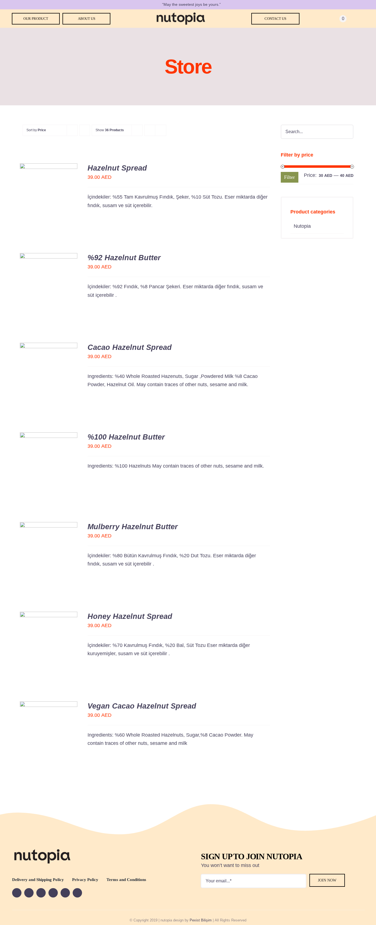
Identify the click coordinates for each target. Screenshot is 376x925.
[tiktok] (77, 892)
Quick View (48, 198)
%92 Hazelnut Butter (124, 258)
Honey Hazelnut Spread (130, 616)
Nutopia (302, 226)
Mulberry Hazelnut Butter (133, 527)
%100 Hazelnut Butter (126, 437)
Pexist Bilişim (201, 920)
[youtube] (29, 892)
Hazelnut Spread (117, 168)
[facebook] (16, 892)
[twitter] (41, 892)
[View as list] (160, 130)
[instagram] (53, 892)
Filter (289, 177)
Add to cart (44, 192)
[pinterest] (65, 892)
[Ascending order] (84, 130)
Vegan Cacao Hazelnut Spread (142, 706)
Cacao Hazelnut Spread (130, 347)
